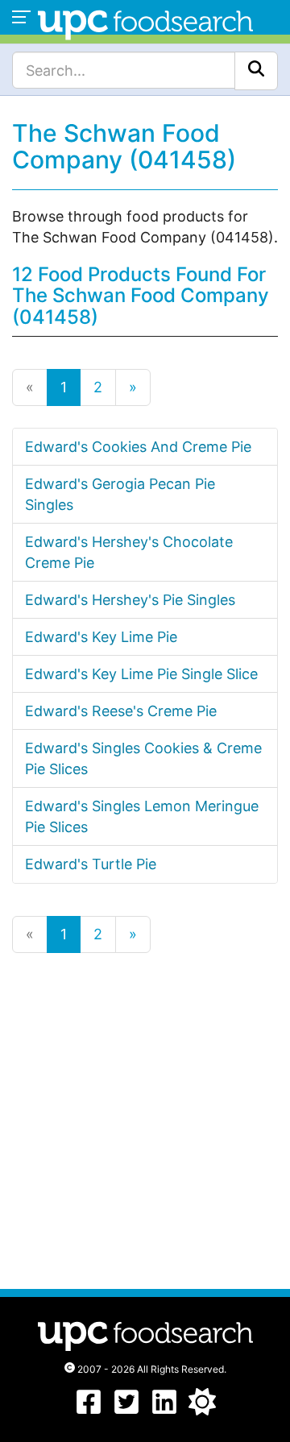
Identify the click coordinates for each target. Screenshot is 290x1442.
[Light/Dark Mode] (202, 1410)
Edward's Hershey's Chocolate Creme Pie (129, 552)
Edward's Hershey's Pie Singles (130, 599)
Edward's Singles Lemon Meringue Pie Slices (142, 816)
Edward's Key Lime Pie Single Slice (141, 673)
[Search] (256, 71)
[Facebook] (88, 1410)
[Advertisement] (145, 1120)
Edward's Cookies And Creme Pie (138, 446)
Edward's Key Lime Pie (101, 636)
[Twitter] (126, 1410)
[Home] (145, 23)
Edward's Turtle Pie (90, 864)
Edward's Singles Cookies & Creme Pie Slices (143, 758)
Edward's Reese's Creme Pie (121, 710)
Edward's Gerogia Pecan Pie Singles (120, 494)
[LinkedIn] (164, 1410)
